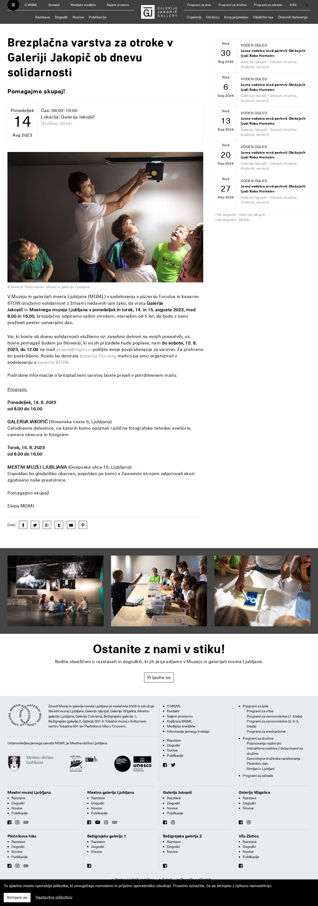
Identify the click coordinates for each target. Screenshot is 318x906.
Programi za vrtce (260, 711)
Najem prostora (118, 5)
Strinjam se (17, 897)
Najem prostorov (180, 716)
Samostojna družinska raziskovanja (273, 758)
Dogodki (61, 17)
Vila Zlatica (249, 836)
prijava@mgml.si (74, 349)
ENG (293, 5)
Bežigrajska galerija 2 (182, 836)
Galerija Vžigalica (254, 792)
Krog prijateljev (236, 17)
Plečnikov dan (257, 763)
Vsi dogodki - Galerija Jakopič (241, 214)
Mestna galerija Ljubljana (110, 792)
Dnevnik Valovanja (293, 17)
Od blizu (212, 17)
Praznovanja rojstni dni (264, 743)
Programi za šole (199, 5)
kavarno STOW (53, 362)
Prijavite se (159, 677)
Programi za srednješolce (266, 731)
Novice (78, 17)
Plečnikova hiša (21, 836)
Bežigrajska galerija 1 (106, 836)
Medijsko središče (83, 5)
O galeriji (194, 17)
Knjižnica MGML (179, 721)
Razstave (42, 17)
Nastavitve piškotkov (54, 897)
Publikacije (98, 17)
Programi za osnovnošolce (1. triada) (274, 716)
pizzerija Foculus (97, 356)
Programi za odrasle (268, 5)
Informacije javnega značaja (188, 731)
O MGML (31, 5)
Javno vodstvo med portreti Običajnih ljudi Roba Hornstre (273, 53)
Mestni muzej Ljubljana (29, 792)
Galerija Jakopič (177, 792)
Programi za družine (232, 5)
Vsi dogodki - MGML (234, 220)
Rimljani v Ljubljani (261, 768)
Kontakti (54, 5)
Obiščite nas (263, 17)
